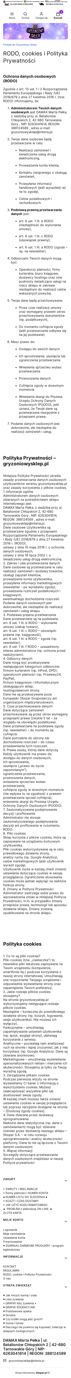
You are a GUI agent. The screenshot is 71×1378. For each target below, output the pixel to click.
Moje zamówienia (14, 1233)
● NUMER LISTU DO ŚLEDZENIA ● (25, 1197)
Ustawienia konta (14, 1237)
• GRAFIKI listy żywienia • (19, 1303)
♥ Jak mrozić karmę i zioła (20, 1295)
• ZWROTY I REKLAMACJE (20, 1189)
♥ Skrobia (9, 1315)
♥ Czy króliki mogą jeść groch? (23, 1319)
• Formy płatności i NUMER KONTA (25, 1193)
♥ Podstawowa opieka (17, 1311)
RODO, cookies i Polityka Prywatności (27, 1274)
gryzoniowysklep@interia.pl (26, 1360)
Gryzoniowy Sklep (19, 44)
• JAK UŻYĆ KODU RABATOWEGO (25, 1205)
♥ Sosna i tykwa (13, 1323)
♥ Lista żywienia (13, 1299)
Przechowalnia (12, 1241)
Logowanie (10, 1229)
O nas (7, 1278)
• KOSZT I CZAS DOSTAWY (21, 1201)
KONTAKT (9, 1266)
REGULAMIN (11, 1270)
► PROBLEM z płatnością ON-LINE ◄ (27, 1208)
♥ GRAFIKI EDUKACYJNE (19, 1307)
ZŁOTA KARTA (12, 1212)
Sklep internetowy (31, 1372)
